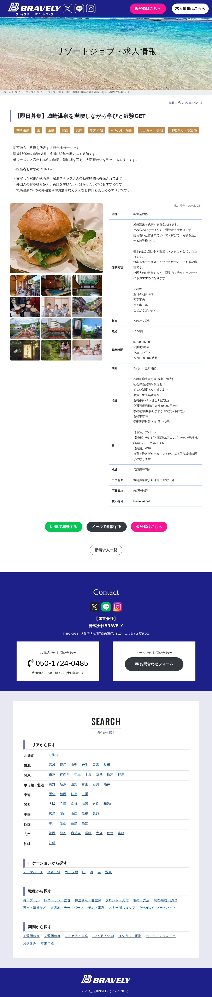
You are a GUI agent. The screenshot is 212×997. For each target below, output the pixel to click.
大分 (99, 833)
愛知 (52, 794)
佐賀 (110, 833)
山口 (74, 813)
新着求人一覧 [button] (106, 550)
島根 (85, 813)
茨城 (99, 774)
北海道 (54, 755)
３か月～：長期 (151, 130)
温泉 (51, 130)
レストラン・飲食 (57, 900)
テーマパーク (33, 872)
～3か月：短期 (121, 130)
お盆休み (29, 943)
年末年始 (96, 130)
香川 (52, 823)
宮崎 (121, 833)
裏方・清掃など (34, 907)
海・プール (31, 900)
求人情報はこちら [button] (190, 8)
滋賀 (85, 803)
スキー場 (53, 872)
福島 (63, 764)
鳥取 (96, 813)
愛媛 (63, 823)
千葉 (88, 774)
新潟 (63, 784)
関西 (65, 130)
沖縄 (52, 843)
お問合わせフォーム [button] (156, 664)
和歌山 (108, 803)
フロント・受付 (117, 900)
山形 (74, 764)
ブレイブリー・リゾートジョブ (34, 14)
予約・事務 (96, 907)
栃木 (110, 774)
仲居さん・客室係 (183, 130)
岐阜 (74, 794)
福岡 (52, 833)
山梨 (74, 784)
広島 (52, 813)
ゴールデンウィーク (161, 936)
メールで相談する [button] (107, 527)
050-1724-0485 (62, 663)
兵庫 (79, 130)
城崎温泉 (22, 130)
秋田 (107, 764)
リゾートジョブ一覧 (49, 92)
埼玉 (77, 774)
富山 (85, 784)
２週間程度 (52, 936)
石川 (96, 784)
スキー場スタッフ (122, 907)
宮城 (52, 764)
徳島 (74, 823)
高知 (85, 823)
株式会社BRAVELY (106, 625)
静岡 (63, 794)
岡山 (63, 813)
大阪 (52, 803)
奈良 (96, 803)
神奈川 (65, 774)
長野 (52, 784)
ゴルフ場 (71, 872)
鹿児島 (76, 833)
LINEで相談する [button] (63, 527)
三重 (85, 794)
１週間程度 (31, 936)
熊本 (63, 833)
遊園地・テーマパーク (67, 907)
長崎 (88, 833)
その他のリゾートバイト (158, 907)
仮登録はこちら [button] (148, 8)
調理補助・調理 (165, 900)
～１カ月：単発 (76, 936)
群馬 (121, 774)
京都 (74, 803)
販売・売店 (141, 900)
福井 (107, 784)
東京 (52, 774)
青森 (96, 764)
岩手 (85, 764)
